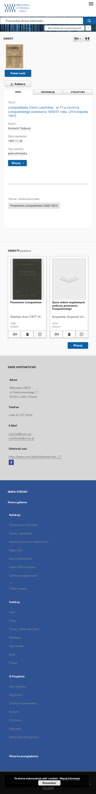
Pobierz (19, 84)
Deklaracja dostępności (24, 737)
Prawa (13, 663)
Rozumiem (49, 783)
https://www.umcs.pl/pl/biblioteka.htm (33, 457)
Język (12, 654)
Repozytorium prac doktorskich (28, 542)
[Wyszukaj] (89, 20)
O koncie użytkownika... (23, 703)
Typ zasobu (16, 646)
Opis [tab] (18, 92)
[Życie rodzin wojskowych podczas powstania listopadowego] (69, 279)
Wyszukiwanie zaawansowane (64, 28)
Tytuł (12, 612)
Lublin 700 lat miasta (22, 567)
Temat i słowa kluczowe (24, 629)
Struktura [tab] (78, 92)
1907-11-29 (15, 141)
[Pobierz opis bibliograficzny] (14, 334)
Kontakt (14, 712)
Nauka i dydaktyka (20, 533)
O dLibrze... (16, 720)
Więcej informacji (70, 778)
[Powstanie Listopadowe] (27, 279)
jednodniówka (17, 153)
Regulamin (16, 695)
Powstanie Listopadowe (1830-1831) (34, 205)
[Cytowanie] (87, 39)
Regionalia (15, 550)
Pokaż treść (17, 73)
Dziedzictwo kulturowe (23, 525)
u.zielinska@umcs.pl (21, 438)
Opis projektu (17, 686)
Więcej (77, 345)
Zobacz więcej (18, 588)
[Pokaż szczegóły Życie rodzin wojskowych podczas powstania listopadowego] (81, 334)
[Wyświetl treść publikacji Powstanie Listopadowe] (27, 334)
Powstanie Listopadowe (26, 302)
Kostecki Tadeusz (19, 128)
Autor (12, 620)
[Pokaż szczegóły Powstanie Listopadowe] (39, 334)
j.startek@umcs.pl (20, 434)
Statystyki (15, 728)
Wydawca (15, 637)
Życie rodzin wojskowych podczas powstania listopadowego (68, 305)
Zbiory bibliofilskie (20, 559)
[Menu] (91, 3)
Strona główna (17, 502)
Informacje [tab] (48, 92)
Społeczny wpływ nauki (23, 575)
